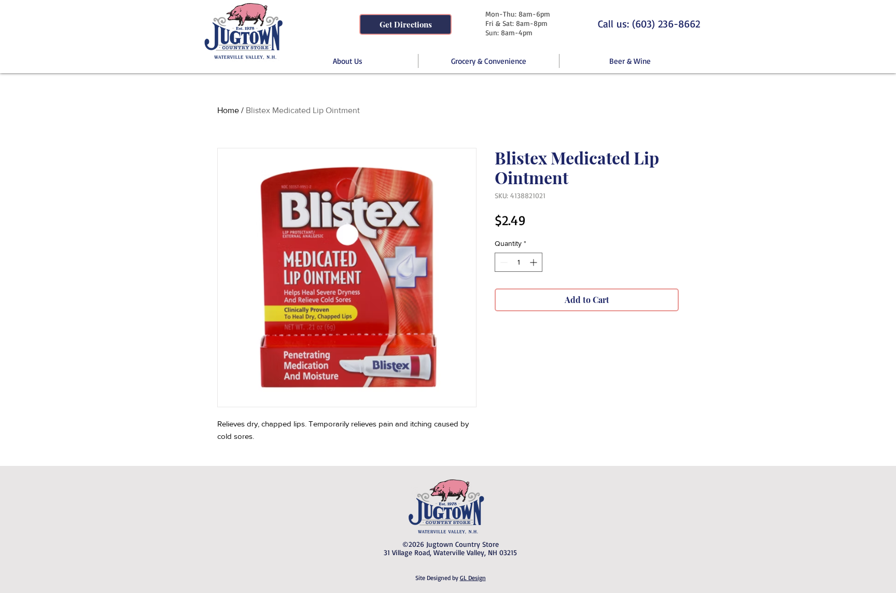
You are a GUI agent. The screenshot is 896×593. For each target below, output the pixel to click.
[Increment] (534, 262)
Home (228, 110)
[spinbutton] (518, 262)
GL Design (473, 578)
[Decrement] (502, 262)
